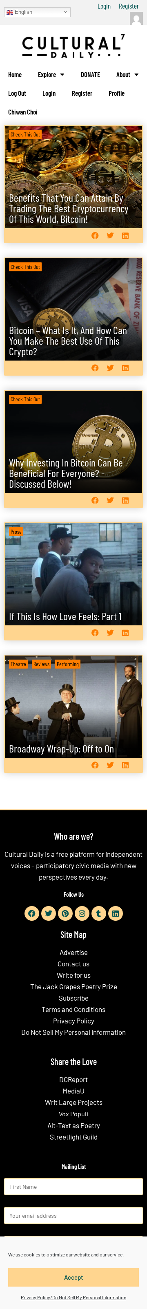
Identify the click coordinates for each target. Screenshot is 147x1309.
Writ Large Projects (73, 1102)
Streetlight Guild (74, 1137)
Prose (16, 531)
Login (104, 6)
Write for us (74, 975)
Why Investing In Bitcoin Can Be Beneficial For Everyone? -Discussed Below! (66, 473)
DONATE (90, 74)
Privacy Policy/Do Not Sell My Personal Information (73, 1297)
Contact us (73, 963)
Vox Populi (73, 1114)
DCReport (73, 1079)
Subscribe (74, 998)
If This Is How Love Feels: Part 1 (65, 615)
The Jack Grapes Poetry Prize (73, 986)
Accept (73, 1277)
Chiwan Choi (23, 112)
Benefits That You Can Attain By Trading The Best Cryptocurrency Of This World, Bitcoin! (69, 208)
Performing (68, 663)
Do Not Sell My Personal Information (73, 1032)
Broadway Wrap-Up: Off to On (61, 748)
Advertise (74, 952)
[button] (94, 235)
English (22, 12)
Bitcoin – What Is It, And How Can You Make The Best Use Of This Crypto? (68, 340)
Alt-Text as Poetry (73, 1125)
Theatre (18, 663)
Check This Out (25, 134)
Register (129, 6)
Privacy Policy (73, 1020)
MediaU (73, 1091)
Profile (117, 93)
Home (15, 74)
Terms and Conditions (73, 1009)
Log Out (17, 93)
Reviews (41, 663)
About (123, 74)
